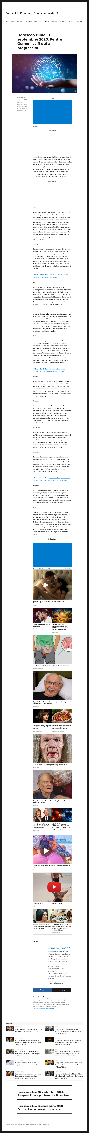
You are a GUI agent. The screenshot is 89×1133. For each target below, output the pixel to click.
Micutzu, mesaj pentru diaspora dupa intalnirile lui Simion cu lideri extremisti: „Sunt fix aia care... (28, 1042)
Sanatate (62, 21)
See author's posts (56, 983)
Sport (13, 21)
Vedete (19, 21)
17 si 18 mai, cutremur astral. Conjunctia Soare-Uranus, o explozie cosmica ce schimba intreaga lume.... (68, 1042)
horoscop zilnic (21, 110)
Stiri (7, 21)
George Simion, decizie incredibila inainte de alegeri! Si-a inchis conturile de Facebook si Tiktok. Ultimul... (69, 1065)
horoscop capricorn (22, 106)
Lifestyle (47, 21)
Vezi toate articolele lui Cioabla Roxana (43, 1008)
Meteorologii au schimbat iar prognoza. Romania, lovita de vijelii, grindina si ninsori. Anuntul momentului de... (67, 1054)
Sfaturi (70, 21)
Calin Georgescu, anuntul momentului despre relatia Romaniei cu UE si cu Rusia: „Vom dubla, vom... (68, 1031)
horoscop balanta (22, 104)
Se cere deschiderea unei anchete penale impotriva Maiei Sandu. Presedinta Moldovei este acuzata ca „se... (28, 1076)
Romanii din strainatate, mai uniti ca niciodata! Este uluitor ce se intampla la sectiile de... (28, 1054)
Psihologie (28, 21)
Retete (54, 21)
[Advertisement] (52, 112)
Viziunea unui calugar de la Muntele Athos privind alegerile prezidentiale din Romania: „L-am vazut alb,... (69, 1076)
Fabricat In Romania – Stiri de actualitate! (32, 13)
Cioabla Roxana (59, 948)
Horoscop (78, 21)
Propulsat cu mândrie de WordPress (40, 1125)
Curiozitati (37, 21)
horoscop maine (22, 108)
